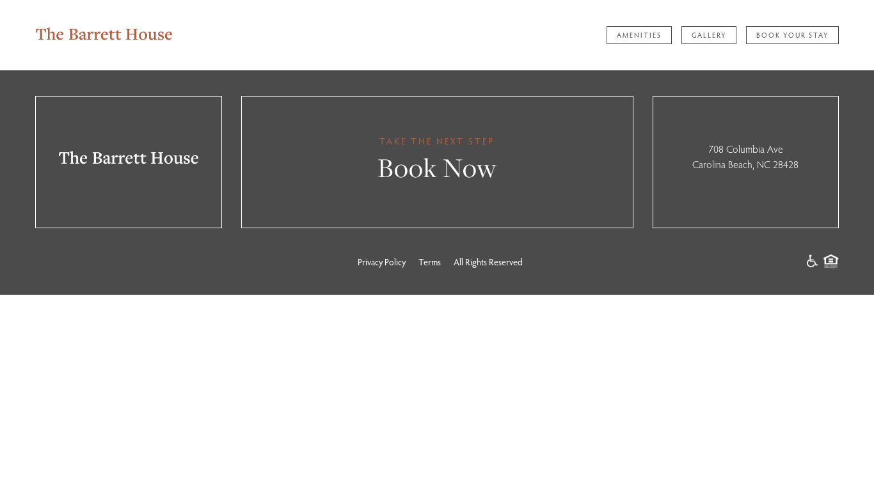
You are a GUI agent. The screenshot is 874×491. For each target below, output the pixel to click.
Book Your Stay (792, 35)
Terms (429, 262)
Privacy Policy (382, 262)
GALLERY (709, 35)
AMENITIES (639, 35)
